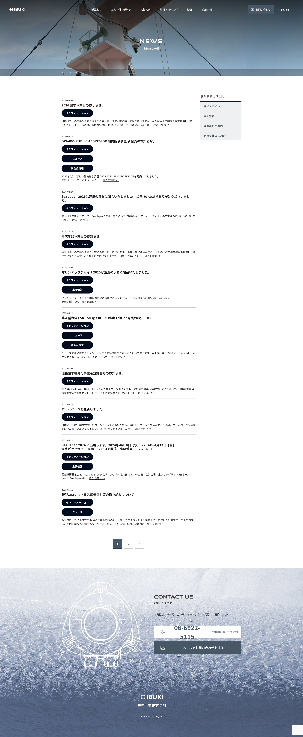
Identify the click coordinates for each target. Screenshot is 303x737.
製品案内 (96, 9)
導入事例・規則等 (121, 9)
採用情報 (207, 9)
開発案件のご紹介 (215, 136)
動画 (189, 9)
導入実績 (209, 116)
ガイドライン (212, 106)
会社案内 (145, 9)
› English (283, 9)
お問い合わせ (263, 9)
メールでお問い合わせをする (203, 647)
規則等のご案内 (213, 126)
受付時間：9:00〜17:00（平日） (207, 632)
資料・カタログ (169, 9)
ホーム (64, 72)
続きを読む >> (161, 125)
